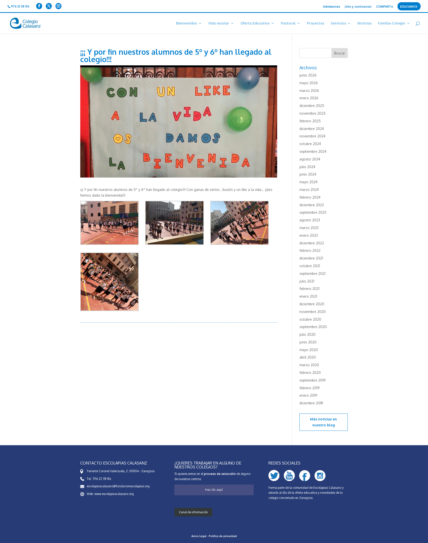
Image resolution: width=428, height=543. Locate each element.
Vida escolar (218, 23)
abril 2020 (307, 357)
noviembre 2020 (312, 312)
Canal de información (193, 512)
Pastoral (288, 23)
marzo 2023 (309, 228)
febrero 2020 (310, 372)
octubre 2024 (310, 144)
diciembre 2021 (311, 258)
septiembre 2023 (312, 212)
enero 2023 (308, 235)
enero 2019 (308, 395)
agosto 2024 (309, 159)
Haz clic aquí (214, 489)
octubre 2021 (309, 266)
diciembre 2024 (311, 129)
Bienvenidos (186, 23)
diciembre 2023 (311, 205)
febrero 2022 (310, 250)
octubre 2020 (310, 319)
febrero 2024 (310, 197)
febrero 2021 (309, 288)
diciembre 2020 (311, 304)
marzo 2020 (309, 365)
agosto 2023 (309, 220)
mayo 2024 (308, 182)
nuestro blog (323, 425)
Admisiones (331, 6)
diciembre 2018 (311, 403)
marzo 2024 (309, 189)
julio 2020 (307, 334)
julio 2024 (307, 167)
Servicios (338, 23)
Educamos (408, 6)
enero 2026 (308, 98)
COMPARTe (384, 6)
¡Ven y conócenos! (358, 6)
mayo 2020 (308, 350)
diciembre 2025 (311, 105)
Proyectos (315, 23)
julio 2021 (306, 281)
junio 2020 (308, 342)
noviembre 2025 (312, 113)
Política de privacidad (223, 536)
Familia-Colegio (391, 23)
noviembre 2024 (312, 136)
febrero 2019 (309, 388)
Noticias (364, 23)
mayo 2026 (308, 83)
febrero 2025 (310, 121)
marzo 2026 (309, 90)
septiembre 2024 (312, 151)
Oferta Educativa (255, 23)
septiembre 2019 (312, 380)
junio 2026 (308, 75)
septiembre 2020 (313, 327)
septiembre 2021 (312, 273)
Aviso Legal (199, 536)
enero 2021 (308, 296)
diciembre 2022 (311, 243)
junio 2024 (307, 174)
